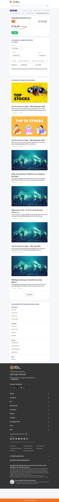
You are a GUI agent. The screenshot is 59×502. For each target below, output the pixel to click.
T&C (19, 257)
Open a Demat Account (29, 254)
